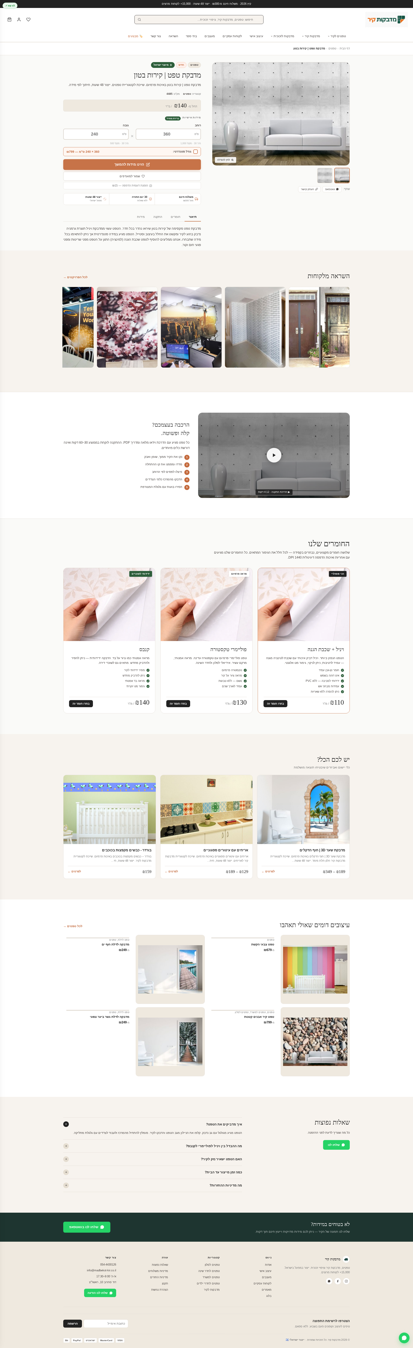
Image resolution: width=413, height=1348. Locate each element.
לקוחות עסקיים (232, 36)
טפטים (332, 48)
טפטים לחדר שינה (209, 1271)
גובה (126, 125)
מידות (141, 216)
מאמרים (266, 1289)
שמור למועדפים (130, 176)
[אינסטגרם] (346, 1281)
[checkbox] (132, 151)
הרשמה (73, 1323)
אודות (268, 1264)
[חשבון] (19, 19)
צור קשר (156, 36)
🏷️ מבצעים (135, 36)
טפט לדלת (123, 940)
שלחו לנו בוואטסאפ (83, 1227)
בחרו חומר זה (275, 703)
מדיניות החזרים (159, 1277)
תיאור (193, 216)
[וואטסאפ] (329, 1281)
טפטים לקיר (338, 36)
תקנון (165, 1283)
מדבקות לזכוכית (284, 36)
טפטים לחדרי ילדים (208, 1283)
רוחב (198, 125)
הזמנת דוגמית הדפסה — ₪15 (130, 185)
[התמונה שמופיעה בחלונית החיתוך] (325, 175)
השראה (173, 36)
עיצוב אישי (256, 36)
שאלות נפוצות (160, 1264)
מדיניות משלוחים (158, 1271)
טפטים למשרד (258, 1012)
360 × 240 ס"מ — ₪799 (82, 151)
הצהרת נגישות (159, 1289)
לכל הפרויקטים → (75, 277)
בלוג (268, 1296)
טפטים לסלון (242, 1012)
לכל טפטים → (72, 926)
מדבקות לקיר (212, 1289)
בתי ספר (191, 36)
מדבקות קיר (312, 36)
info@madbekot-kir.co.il (101, 1270)
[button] (342, 175)
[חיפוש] (139, 19)
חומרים (175, 216)
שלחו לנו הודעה (98, 1293)
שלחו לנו (334, 1144)
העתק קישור (307, 189)
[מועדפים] (28, 19)
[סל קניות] (9, 19)
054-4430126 (108, 1264)
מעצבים (210, 36)
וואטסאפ (330, 189)
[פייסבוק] (337, 1281)
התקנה (157, 216)
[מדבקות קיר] (386, 19)
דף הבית (345, 48)
